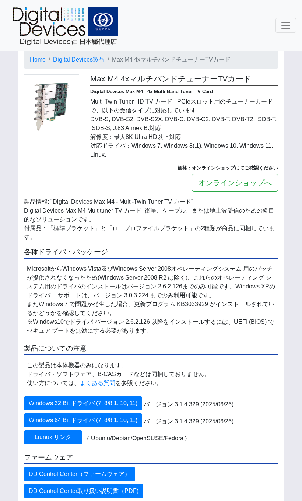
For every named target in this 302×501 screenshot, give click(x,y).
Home (38, 59)
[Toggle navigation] (285, 25)
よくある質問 (97, 383)
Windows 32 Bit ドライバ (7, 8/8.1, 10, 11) (83, 403)
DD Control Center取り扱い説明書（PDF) (83, 491)
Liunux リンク (58, 437)
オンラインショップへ (235, 183)
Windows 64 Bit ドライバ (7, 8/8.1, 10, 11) (83, 420)
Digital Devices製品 (79, 59)
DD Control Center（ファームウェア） (79, 474)
